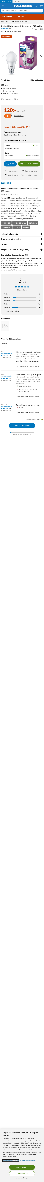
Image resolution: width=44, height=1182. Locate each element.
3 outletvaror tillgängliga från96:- (15, 135)
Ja (33, 366)
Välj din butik (9, 155)
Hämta (12, 164)
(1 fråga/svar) (16, 31)
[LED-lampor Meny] (11, 22)
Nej (38, 366)
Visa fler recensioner (22, 426)
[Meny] (2, 6)
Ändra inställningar (22, 1178)
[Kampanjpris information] (24, 111)
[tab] (6, 1)
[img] (41, 56)
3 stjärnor (7, 300)
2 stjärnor (7, 304)
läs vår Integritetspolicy (27, 1160)
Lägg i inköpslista (37, 80)
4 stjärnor (7, 297)
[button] (5, 326)
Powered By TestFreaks (32, 419)
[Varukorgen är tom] (41, 5)
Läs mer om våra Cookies (11, 1160)
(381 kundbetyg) (6, 31)
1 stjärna (7, 307)
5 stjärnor (7, 294)
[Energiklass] (8, 116)
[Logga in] (36, 5)
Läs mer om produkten (9, 99)
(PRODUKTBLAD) (19, 116)
